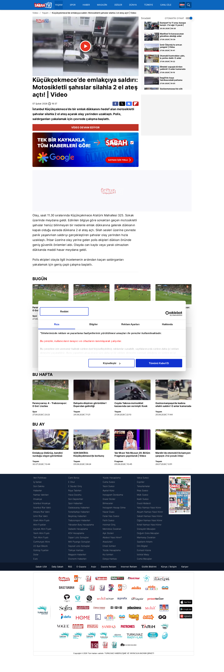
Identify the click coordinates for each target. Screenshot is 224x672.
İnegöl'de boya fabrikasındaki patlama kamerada (171, 79)
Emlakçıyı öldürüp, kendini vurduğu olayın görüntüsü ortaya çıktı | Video (47, 454)
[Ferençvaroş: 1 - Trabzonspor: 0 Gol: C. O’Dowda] (91, 294)
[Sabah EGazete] (180, 518)
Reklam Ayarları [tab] (130, 324)
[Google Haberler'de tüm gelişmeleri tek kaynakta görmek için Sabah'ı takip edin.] (85, 151)
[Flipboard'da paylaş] (136, 104)
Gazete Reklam (108, 566)
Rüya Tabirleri (74, 490)
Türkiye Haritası (75, 550)
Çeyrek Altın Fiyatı (42, 529)
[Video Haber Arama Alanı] (189, 5)
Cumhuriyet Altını (41, 541)
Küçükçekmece (54, 79)
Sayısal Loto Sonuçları (79, 546)
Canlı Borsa (73, 477)
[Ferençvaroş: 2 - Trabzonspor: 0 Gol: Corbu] (173, 294)
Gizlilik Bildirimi (149, 566)
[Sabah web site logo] (182, 5)
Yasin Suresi (108, 486)
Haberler (37, 490)
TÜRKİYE (148, 5)
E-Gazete (81, 566)
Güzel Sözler (109, 499)
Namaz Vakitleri (41, 494)
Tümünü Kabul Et (159, 363)
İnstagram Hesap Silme (114, 507)
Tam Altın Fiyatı (40, 537)
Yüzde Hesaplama (112, 477)
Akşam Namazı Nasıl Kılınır (150, 511)
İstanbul (38, 109)
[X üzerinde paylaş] (122, 104)
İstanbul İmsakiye (41, 503)
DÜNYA (133, 5)
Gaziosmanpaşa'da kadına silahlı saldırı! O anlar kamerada (173, 404)
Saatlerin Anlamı (145, 541)
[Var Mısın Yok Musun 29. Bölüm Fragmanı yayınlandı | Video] (132, 439)
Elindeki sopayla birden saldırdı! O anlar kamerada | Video (173, 68)
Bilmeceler (108, 503)
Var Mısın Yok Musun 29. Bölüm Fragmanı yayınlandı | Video (132, 454)
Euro (35, 558)
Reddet (64, 311)
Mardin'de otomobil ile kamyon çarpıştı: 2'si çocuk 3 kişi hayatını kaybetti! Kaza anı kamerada (173, 454)
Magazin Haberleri (77, 554)
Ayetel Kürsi (108, 490)
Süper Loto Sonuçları (78, 537)
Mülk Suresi (142, 494)
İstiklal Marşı (143, 554)
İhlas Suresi (142, 490)
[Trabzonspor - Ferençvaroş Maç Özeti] (132, 294)
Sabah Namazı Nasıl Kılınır (149, 516)
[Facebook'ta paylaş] (115, 104)
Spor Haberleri (75, 503)
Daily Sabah (57, 566)
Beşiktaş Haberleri (77, 516)
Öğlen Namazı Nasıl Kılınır (149, 520)
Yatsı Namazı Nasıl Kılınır (149, 507)
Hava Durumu (74, 494)
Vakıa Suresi (143, 477)
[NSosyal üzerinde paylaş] (129, 104)
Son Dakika (38, 486)
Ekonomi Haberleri (77, 558)
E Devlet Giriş (75, 486)
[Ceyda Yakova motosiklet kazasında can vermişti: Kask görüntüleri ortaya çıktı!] (132, 390)
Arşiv (93, 566)
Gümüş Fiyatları (41, 550)
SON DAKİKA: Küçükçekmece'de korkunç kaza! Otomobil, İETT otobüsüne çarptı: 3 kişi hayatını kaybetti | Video (88, 454)
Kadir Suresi (143, 499)
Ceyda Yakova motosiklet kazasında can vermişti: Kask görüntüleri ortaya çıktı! (130, 405)
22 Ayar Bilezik (40, 546)
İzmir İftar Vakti (40, 516)
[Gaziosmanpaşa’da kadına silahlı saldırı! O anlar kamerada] (173, 390)
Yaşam (45, 12)
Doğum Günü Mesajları (148, 533)
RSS (70, 566)
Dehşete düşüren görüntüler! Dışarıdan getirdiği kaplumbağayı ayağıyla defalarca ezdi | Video (90, 405)
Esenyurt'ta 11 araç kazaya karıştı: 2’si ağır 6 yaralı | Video (173, 24)
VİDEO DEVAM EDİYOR (85, 127)
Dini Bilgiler (142, 546)
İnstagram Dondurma (113, 494)
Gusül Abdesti (144, 503)
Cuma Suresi (109, 482)
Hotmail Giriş (109, 524)
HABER (86, 5)
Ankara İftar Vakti (41, 511)
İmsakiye (37, 499)
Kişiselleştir (109, 363)
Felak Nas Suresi (111, 516)
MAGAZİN (102, 5)
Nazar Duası (108, 511)
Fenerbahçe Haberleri (79, 511)
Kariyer (184, 566)
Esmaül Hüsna (144, 550)
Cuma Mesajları (144, 558)
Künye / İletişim (169, 566)
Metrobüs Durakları (112, 529)
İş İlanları (37, 482)
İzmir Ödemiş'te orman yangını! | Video (171, 46)
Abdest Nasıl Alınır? (112, 537)
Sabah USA (41, 566)
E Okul (71, 482)
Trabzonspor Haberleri (79, 520)
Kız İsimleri (108, 554)
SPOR (72, 5)
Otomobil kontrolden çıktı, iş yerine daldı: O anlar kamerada (172, 57)
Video (35, 12)
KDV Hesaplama (76, 533)
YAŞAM (58, 5)
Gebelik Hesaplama (78, 529)
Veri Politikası (39, 477)
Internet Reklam (129, 566)
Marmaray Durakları (146, 537)
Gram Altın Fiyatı (41, 520)
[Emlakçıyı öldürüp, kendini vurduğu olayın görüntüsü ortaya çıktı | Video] (50, 439)
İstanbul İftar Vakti (42, 507)
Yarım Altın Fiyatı (41, 533)
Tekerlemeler (143, 486)
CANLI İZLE (165, 5)
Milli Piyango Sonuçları (79, 541)
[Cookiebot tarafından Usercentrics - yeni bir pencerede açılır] (167, 313)
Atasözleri (107, 541)
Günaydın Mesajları (146, 529)
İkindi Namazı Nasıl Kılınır (149, 524)
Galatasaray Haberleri (79, 507)
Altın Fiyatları (39, 524)
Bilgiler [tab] (93, 324)
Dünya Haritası (110, 558)
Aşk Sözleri (108, 533)
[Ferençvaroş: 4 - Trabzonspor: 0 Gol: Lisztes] (50, 294)
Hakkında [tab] (167, 324)
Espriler (140, 482)
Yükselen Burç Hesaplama (81, 524)
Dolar (35, 554)
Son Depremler (75, 499)
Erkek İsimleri (109, 546)
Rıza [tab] (56, 324)
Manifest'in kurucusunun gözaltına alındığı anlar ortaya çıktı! (172, 35)
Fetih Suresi (108, 520)
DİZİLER (118, 5)
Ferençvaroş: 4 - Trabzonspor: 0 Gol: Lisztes (49, 404)
